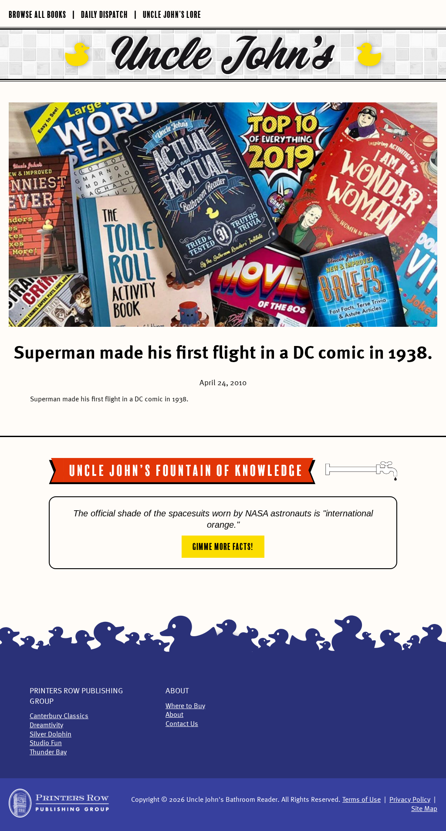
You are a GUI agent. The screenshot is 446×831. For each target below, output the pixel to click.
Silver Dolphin (50, 734)
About (177, 691)
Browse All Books (37, 13)
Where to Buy (185, 706)
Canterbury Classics (59, 716)
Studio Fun (46, 743)
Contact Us (182, 724)
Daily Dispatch (104, 13)
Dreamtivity (46, 725)
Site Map (424, 809)
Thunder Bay (48, 752)
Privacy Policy (409, 800)
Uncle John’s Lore (172, 13)
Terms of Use (361, 800)
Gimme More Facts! (223, 545)
